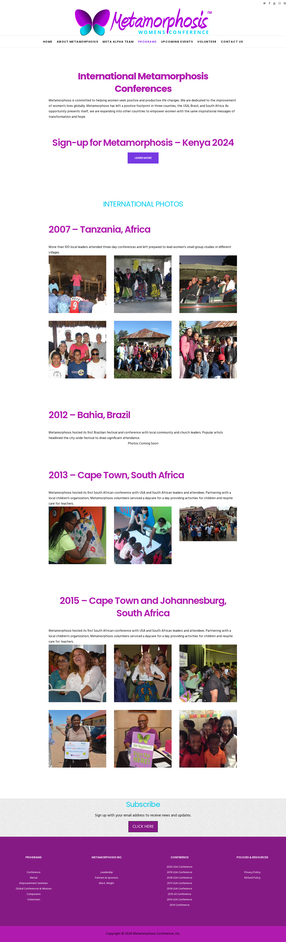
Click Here (143, 826)
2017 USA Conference (179, 883)
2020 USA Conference (179, 867)
